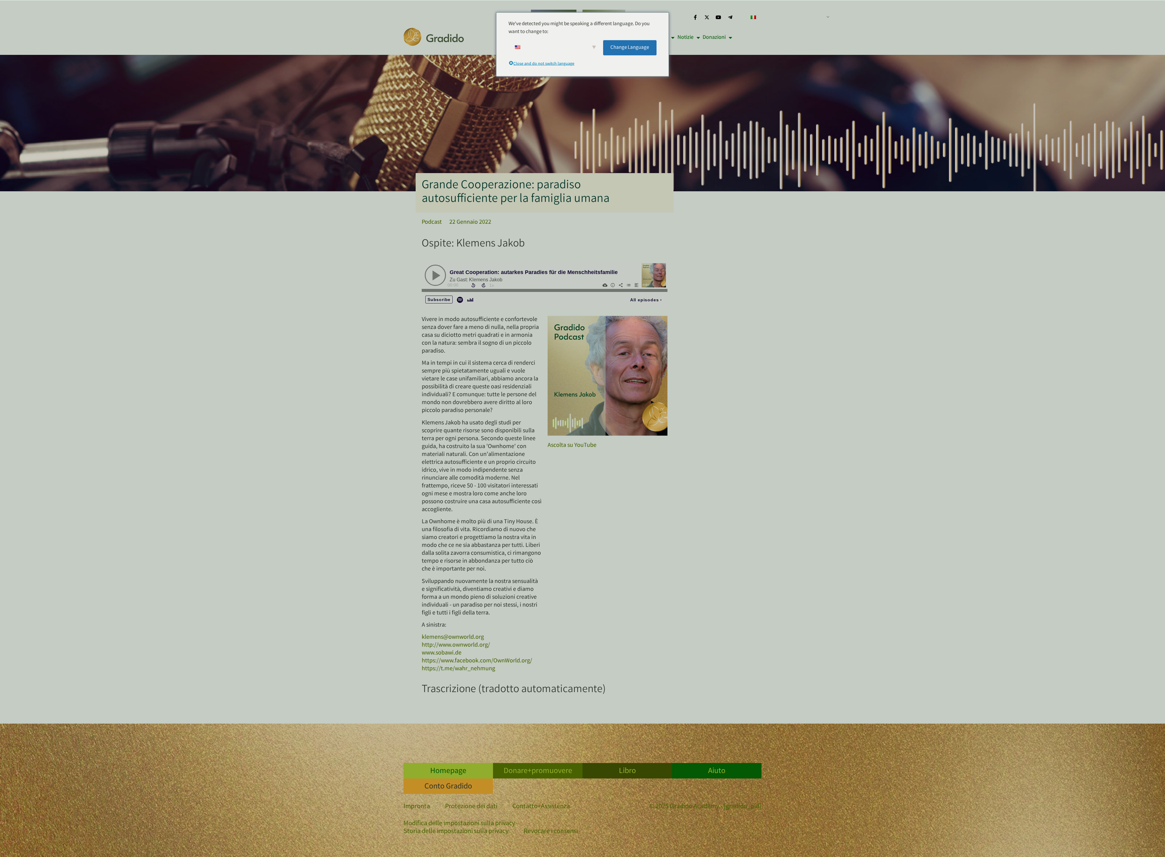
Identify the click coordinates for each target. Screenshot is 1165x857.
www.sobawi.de (441, 653)
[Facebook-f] (695, 17)
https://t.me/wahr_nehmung (458, 669)
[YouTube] (718, 17)
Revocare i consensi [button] (551, 831)
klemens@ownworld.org (453, 637)
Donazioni (714, 38)
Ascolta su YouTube (572, 445)
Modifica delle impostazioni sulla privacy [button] (459, 824)
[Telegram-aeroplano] (730, 17)
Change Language (629, 47)
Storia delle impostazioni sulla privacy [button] (456, 831)
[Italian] (787, 17)
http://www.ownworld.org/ (456, 645)
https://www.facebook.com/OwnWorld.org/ (477, 661)
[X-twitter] (707, 17)
